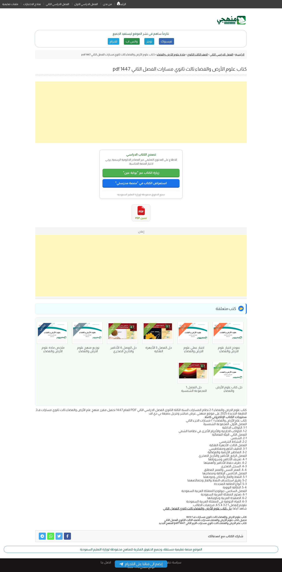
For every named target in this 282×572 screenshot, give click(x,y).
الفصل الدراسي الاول (86, 4)
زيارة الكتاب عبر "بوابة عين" (141, 172)
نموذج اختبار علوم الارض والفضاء (229, 349)
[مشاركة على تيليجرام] (42, 536)
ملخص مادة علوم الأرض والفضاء (53, 349)
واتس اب (132, 41)
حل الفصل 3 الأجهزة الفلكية (158, 349)
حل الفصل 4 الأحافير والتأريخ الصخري (123, 349)
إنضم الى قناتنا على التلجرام (144, 564)
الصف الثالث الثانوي (197, 54)
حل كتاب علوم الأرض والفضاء (229, 388)
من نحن (107, 4)
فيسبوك (166, 41)
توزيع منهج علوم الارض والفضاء (88, 349)
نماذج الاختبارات (32, 4)
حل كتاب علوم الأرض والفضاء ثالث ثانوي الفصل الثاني (197, 508)
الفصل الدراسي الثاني (57, 4)
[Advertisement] (141, 112)
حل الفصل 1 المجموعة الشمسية (194, 388)
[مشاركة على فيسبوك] (67, 536)
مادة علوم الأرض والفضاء (171, 54)
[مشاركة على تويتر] (59, 536)
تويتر (149, 41)
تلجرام (113, 41)
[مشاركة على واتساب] (50, 536)
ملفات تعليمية (10, 4)
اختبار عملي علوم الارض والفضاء (194, 349)
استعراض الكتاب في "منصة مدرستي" (141, 183)
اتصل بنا (106, 562)
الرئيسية (118, 4)
